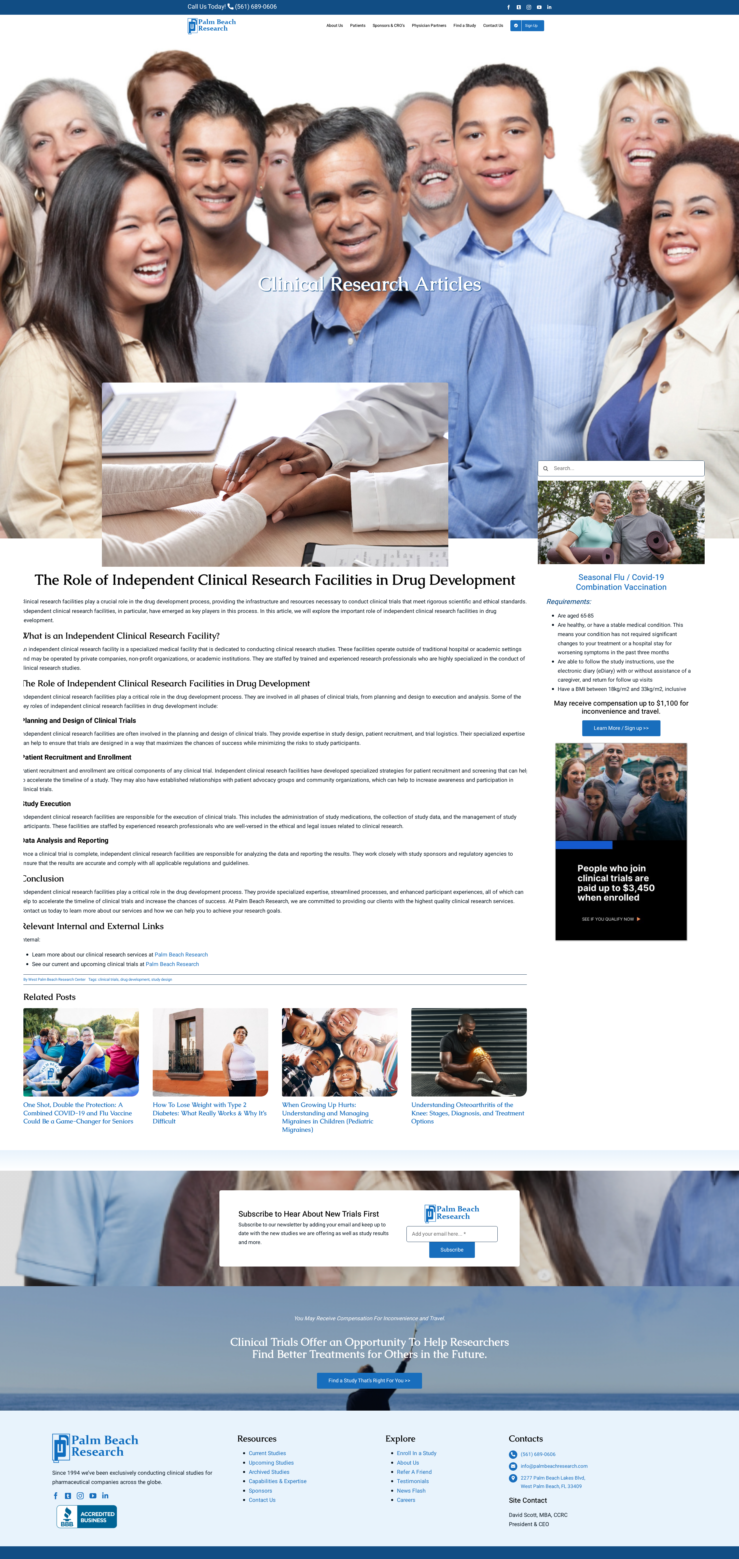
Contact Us (262, 1500)
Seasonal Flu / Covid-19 (621, 577)
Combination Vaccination (621, 587)
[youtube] (92, 1495)
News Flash (411, 1491)
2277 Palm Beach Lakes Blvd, (553, 1478)
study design (161, 979)
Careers (406, 1500)
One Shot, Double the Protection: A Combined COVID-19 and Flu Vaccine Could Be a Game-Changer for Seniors (81, 1052)
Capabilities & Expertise (278, 1481)
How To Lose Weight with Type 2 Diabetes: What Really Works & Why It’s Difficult (210, 1052)
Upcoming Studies (271, 1463)
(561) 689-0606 (255, 6)
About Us (408, 1463)
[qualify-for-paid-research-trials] (621, 746)
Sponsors (260, 1491)
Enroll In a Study (416, 1453)
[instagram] (80, 1495)
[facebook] (55, 1495)
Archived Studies (269, 1472)
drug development (135, 979)
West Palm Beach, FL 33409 (551, 1486)
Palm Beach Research (180, 955)
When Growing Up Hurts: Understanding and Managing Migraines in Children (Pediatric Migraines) (340, 1052)
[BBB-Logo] (87, 1502)
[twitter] (68, 1495)
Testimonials (413, 1481)
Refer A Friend (414, 1472)
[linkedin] (105, 1495)
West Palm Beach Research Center (56, 979)
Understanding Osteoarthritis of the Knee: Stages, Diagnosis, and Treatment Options (469, 1052)
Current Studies (267, 1453)
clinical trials (108, 979)
